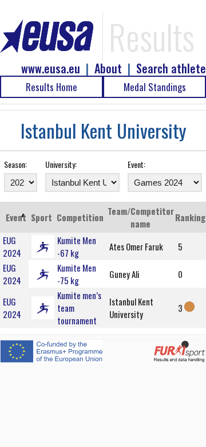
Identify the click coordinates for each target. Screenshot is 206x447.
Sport (41, 217)
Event (16, 217)
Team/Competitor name (141, 217)
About (108, 68)
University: (61, 164)
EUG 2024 (12, 246)
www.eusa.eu (50, 68)
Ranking (190, 217)
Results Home (51, 87)
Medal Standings (155, 87)
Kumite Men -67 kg (76, 246)
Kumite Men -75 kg (76, 274)
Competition (80, 217)
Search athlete (171, 68)
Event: (136, 164)
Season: (15, 164)
